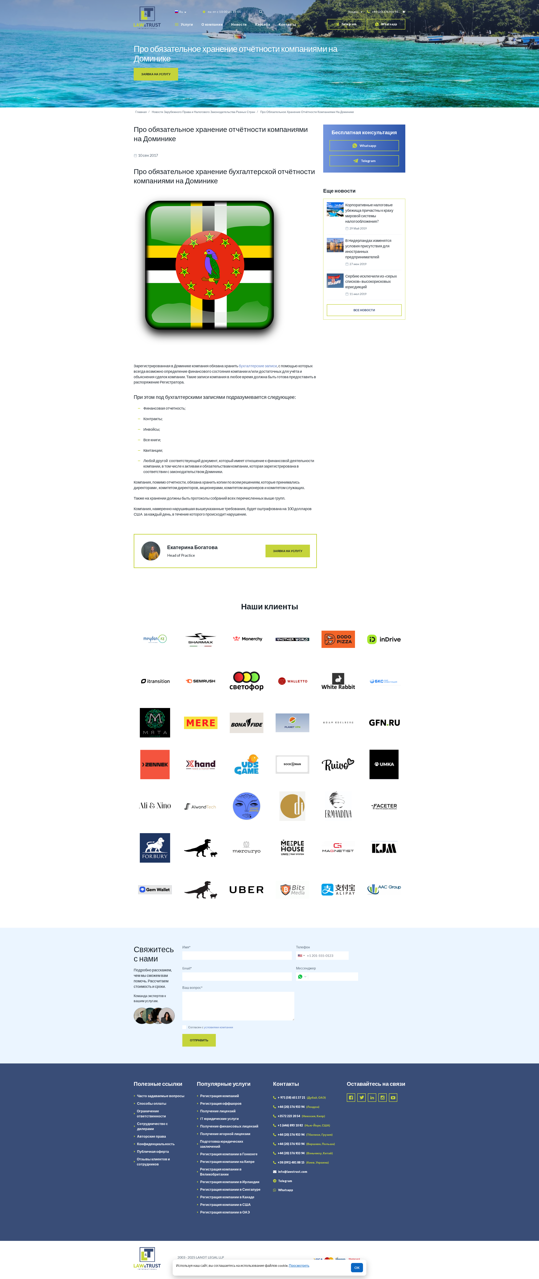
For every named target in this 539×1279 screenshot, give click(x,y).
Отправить (199, 1040)
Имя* (186, 947)
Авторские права (151, 1136)
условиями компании (218, 1027)
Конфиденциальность (156, 1144)
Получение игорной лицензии (225, 1134)
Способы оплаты (151, 1103)
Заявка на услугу (156, 74)
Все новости (364, 310)
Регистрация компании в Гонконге (228, 1154)
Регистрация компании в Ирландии (229, 1182)
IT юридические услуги (219, 1119)
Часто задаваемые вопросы (160, 1096)
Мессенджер (306, 968)
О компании (212, 24)
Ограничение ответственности (151, 1113)
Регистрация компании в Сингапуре (230, 1189)
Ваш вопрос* (192, 987)
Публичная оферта (153, 1151)
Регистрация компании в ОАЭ (225, 1212)
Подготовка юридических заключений (221, 1143)
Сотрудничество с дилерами (152, 1126)
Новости (239, 24)
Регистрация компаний (219, 1096)
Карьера (262, 24)
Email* (187, 968)
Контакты (287, 24)
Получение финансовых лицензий (229, 1126)
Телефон (303, 947)
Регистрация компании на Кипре (227, 1162)
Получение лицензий (218, 1111)
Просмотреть (299, 1265)
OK (357, 1268)
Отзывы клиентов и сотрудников (153, 1161)
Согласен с (195, 1027)
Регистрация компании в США (225, 1205)
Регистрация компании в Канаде (227, 1197)
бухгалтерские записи (257, 365)
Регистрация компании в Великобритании (220, 1171)
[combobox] (301, 956)
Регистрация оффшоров (220, 1103)
